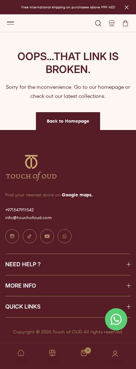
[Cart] (125, 23)
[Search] (98, 23)
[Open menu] (10, 23)
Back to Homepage (68, 121)
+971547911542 (19, 210)
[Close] (126, 7)
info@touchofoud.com (28, 217)
